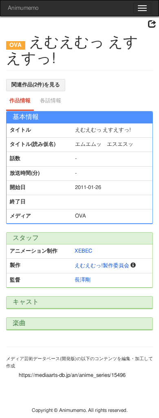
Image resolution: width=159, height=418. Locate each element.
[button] (152, 24)
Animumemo (23, 8)
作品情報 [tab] (20, 100)
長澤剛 (83, 280)
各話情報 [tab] (50, 100)
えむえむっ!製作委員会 (102, 265)
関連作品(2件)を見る (35, 85)
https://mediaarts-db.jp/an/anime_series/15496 (72, 375)
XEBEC (83, 251)
